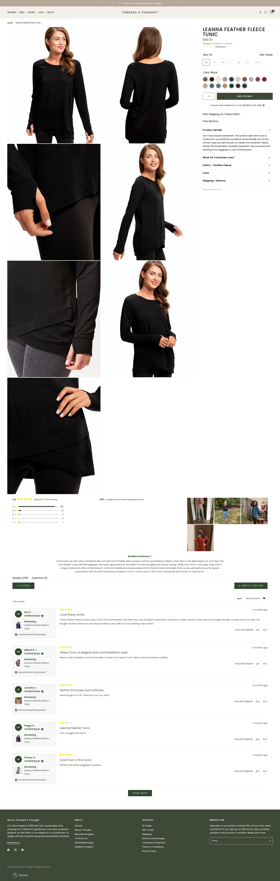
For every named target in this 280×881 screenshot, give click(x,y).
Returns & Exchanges (153, 838)
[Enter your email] (270, 840)
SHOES (31, 12)
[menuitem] (13, 12)
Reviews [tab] (20, 578)
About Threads (83, 829)
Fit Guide (147, 825)
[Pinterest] (24, 850)
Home (10, 22)
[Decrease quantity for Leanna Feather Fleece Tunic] (205, 96)
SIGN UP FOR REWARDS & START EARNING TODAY (142, 3)
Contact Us (81, 838)
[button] (37, 506)
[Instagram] (17, 850)
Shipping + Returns (214, 180)
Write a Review (253, 586)
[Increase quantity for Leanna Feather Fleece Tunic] (213, 96)
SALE (40, 12)
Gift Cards (147, 829)
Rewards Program (84, 834)
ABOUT (50, 12)
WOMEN (11, 12)
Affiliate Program (84, 846)
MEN (22, 12)
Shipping (207, 43)
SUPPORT (147, 820)
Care (206, 173)
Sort (239, 598)
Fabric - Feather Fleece (217, 165)
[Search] (265, 12)
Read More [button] (13, 842)
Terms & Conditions (153, 846)
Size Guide (266, 54)
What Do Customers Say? (219, 157)
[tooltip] (151, 556)
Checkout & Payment (154, 842)
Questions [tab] (39, 578)
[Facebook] (10, 850)
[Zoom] (94, 33)
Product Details (212, 130)
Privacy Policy (149, 851)
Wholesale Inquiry (84, 842)
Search (78, 825)
